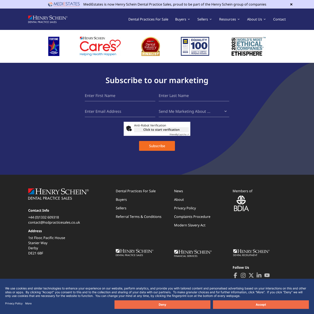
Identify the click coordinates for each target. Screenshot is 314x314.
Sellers (121, 208)
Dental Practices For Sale (148, 19)
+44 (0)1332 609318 (43, 217)
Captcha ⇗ (179, 134)
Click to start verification (161, 130)
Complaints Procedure (192, 216)
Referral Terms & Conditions (138, 216)
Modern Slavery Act (189, 225)
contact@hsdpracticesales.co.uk (54, 222)
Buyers (121, 199)
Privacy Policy (185, 208)
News (178, 191)
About (179, 199)
